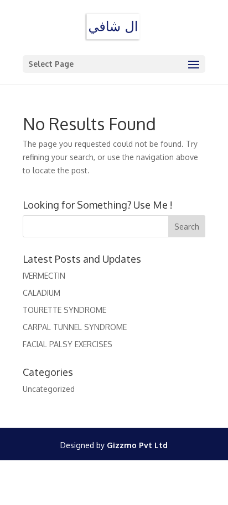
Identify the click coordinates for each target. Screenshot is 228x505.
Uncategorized (49, 389)
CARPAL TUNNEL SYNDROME (75, 327)
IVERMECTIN (44, 275)
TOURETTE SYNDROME (64, 310)
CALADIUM (41, 292)
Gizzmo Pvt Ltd (137, 445)
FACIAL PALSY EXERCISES (67, 344)
